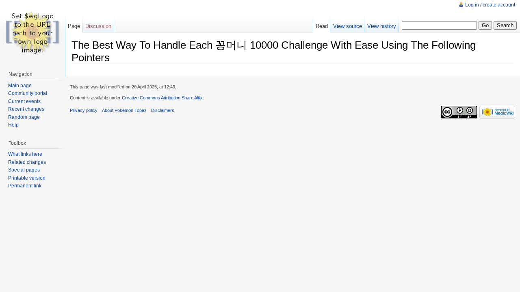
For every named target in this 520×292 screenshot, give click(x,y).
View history (381, 26)
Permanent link (24, 186)
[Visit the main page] (32, 32)
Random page (24, 117)
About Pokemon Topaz (124, 110)
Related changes (27, 162)
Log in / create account (490, 5)
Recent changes (26, 109)
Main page (20, 85)
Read (322, 26)
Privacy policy (84, 110)
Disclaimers (162, 110)
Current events (24, 101)
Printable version (27, 178)
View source (347, 26)
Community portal (27, 93)
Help (13, 125)
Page (74, 26)
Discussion (98, 26)
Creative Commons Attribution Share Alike (163, 97)
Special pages (24, 170)
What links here (25, 154)
